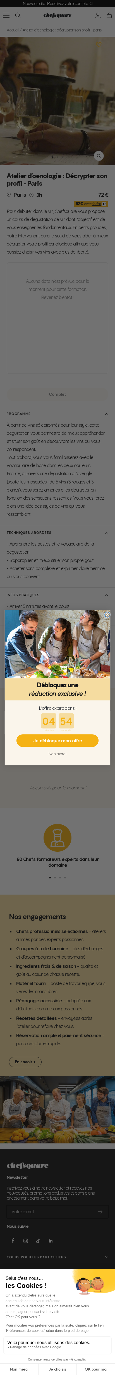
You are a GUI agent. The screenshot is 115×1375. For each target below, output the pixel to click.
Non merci (57, 753)
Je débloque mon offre (57, 740)
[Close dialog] (107, 614)
